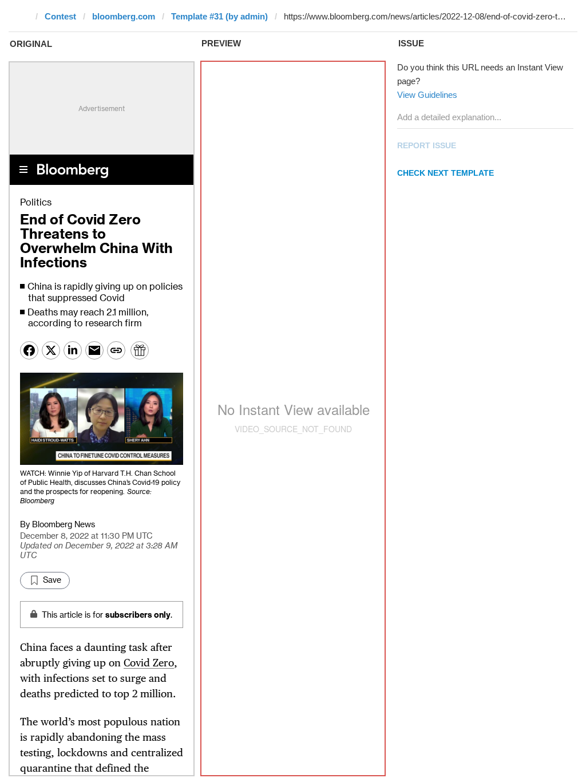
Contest (60, 16)
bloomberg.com (123, 16)
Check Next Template (445, 172)
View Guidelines (427, 95)
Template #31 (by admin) (219, 16)
